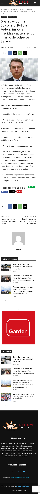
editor (4, 47)
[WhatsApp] (20, 53)
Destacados (9, 10)
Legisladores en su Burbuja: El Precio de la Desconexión (28, 221)
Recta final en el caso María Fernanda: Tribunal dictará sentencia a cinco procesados (23, 278)
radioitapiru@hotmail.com (20, 478)
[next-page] (5, 300)
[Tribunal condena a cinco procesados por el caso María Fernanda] (6, 267)
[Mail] (18, 471)
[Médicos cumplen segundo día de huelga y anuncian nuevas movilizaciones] (6, 397)
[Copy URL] (25, 53)
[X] (15, 53)
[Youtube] (24, 471)
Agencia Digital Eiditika (23, 486)
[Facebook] (10, 53)
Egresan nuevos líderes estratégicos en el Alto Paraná (9, 221)
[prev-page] (2, 300)
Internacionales (13, 17)
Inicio (2, 10)
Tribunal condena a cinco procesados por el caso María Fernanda (23, 267)
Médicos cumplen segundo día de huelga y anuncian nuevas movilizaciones (23, 396)
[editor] (18, 238)
